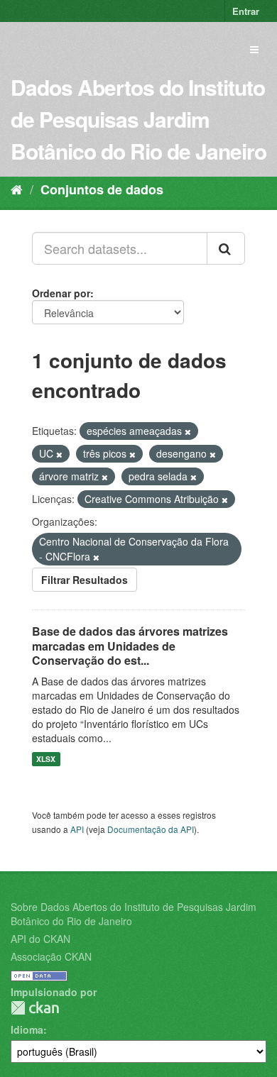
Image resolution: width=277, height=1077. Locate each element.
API (77, 829)
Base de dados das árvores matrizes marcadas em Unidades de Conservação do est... (130, 646)
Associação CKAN (51, 956)
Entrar (245, 11)
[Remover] (188, 431)
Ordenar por (61, 293)
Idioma (27, 1029)
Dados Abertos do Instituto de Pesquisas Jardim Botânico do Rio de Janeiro (138, 119)
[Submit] (226, 248)
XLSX (45, 758)
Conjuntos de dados (101, 189)
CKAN (35, 1007)
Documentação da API (150, 829)
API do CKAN (40, 939)
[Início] (17, 189)
